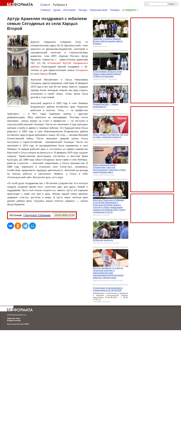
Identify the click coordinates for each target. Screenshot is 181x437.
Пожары (115, 10)
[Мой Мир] (32, 225)
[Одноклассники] (17, 225)
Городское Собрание (37, 215)
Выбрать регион (14, 321)
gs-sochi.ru (16, 106)
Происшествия (98, 10)
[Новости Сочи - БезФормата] (17, 3)
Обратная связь (13, 318)
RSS (27, 324)
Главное (45, 10)
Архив (56, 10)
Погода (82, 10)
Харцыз (44, 73)
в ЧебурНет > (130, 10)
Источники (69, 10)
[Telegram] (25, 225)
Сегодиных (82, 70)
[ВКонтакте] (10, 225)
